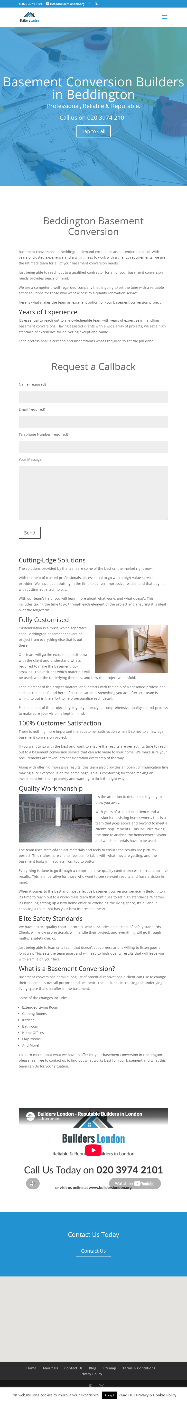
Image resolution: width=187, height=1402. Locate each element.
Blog (92, 1368)
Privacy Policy (90, 1374)
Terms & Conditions (138, 1368)
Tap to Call (93, 131)
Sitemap (109, 1368)
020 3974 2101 (107, 117)
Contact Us (93, 1251)
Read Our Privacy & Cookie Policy (147, 1395)
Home (31, 1368)
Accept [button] (109, 1395)
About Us (50, 1368)
